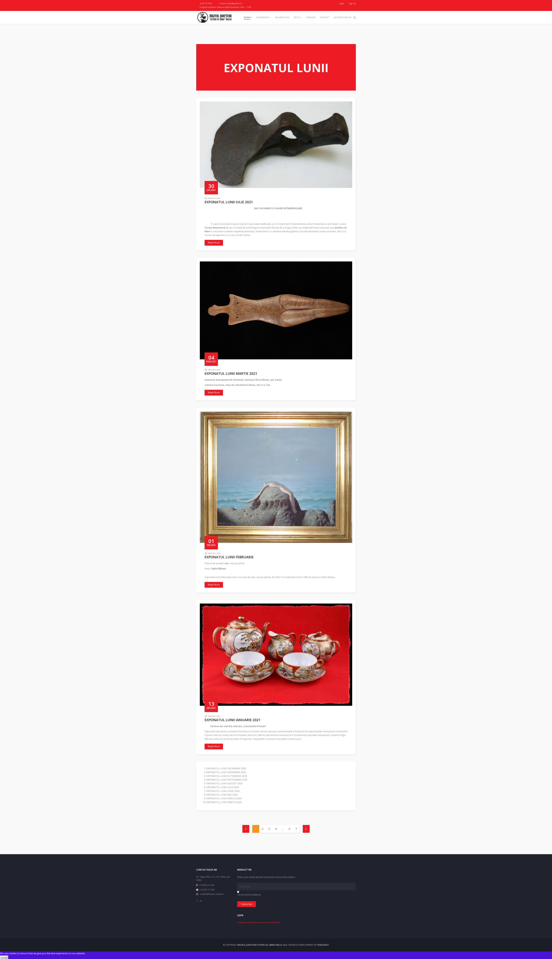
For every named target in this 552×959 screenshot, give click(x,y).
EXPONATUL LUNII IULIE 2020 (222, 787)
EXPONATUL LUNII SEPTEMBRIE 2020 (226, 779)
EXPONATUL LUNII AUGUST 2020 (224, 783)
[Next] (306, 829)
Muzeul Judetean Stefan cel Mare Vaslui (259, 944)
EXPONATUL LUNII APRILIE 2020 (223, 798)
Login (341, 3)
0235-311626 (206, 3)
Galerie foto (282, 17)
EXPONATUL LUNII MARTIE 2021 (231, 373)
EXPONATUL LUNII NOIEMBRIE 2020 (226, 772)
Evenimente (262, 17)
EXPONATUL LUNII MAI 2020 (221, 794)
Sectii (297, 17)
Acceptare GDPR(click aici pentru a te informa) (258, 922)
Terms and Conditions (249, 894)
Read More (214, 242)
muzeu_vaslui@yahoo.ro (231, 3)
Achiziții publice (342, 17)
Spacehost (323, 944)
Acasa (247, 17)
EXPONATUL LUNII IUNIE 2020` (223, 791)
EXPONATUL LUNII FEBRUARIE (229, 557)
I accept (4, 957)
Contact (324, 17)
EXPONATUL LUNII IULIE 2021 (229, 202)
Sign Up (352, 3)
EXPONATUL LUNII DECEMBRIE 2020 (226, 768)
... (282, 828)
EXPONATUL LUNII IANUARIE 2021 (233, 719)
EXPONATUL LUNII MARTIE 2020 (224, 802)
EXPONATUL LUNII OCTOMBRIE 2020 (226, 776)
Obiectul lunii (214, 198)
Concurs (311, 17)
